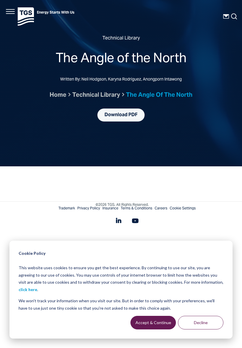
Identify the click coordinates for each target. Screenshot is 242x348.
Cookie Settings (183, 208)
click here (28, 289)
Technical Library (96, 95)
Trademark (66, 208)
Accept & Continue (153, 322)
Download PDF (121, 115)
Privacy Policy (88, 208)
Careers (161, 208)
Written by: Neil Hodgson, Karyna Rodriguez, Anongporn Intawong (121, 80)
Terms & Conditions (136, 208)
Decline (201, 322)
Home (58, 95)
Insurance (110, 208)
